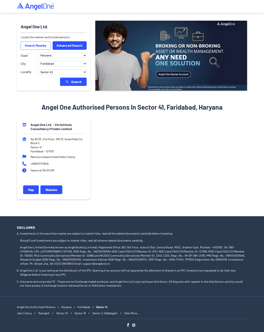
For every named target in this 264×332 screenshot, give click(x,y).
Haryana (66, 307)
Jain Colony (24, 313)
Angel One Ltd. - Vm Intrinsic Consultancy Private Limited (51, 126)
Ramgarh (44, 313)
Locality (26, 72)
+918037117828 (39, 163)
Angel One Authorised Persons (36, 307)
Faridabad (83, 307)
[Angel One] (35, 6)
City (23, 63)
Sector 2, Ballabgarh (105, 313)
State (25, 55)
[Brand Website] (135, 325)
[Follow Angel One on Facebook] (129, 325)
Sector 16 (80, 313)
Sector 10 (62, 313)
